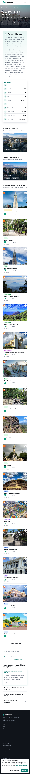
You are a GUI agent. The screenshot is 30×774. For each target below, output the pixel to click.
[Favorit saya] (25, 2)
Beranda (3, 7)
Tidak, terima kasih (14, 770)
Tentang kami (6, 743)
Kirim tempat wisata (7, 749)
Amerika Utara (9, 7)
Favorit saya (5, 751)
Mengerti (24, 770)
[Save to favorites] (25, 193)
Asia (3, 728)
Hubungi (4, 747)
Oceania (4, 730)
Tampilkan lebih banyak (15, 643)
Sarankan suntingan (18, 658)
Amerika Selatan (6, 735)
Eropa (4, 737)
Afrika (4, 726)
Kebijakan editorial (7, 745)
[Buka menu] (21, 2)
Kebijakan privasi (6, 758)
